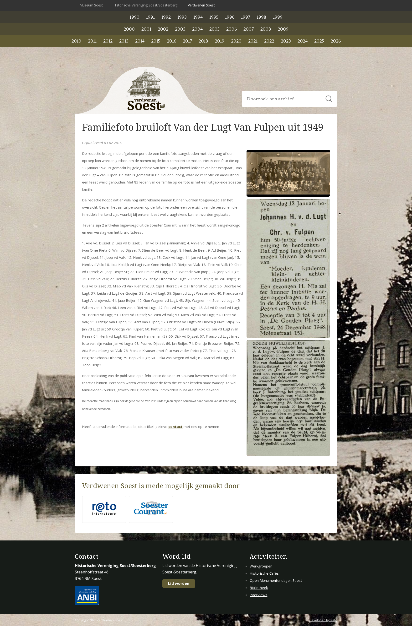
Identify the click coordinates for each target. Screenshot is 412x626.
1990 (134, 17)
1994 (198, 17)
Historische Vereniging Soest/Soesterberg (145, 5)
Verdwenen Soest (201, 5)
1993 (182, 17)
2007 (248, 29)
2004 (197, 29)
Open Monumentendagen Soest (276, 580)
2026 (336, 41)
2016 (171, 41)
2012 (108, 41)
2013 (124, 41)
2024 (303, 41)
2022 (269, 41)
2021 (253, 41)
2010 (76, 41)
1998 (261, 17)
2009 (283, 29)
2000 (129, 29)
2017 (187, 41)
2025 (319, 41)
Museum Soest (91, 5)
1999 (278, 17)
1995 (213, 17)
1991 (150, 17)
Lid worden (178, 583)
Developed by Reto (323, 620)
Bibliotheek (259, 587)
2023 (286, 41)
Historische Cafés (264, 573)
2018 (203, 41)
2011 (92, 41)
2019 (219, 41)
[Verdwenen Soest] (146, 90)
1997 (245, 17)
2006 (231, 29)
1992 (166, 17)
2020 (236, 41)
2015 (155, 41)
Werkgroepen (261, 566)
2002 (163, 29)
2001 (146, 29)
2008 (265, 29)
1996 (229, 17)
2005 (214, 29)
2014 (139, 41)
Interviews (258, 594)
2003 (180, 29)
